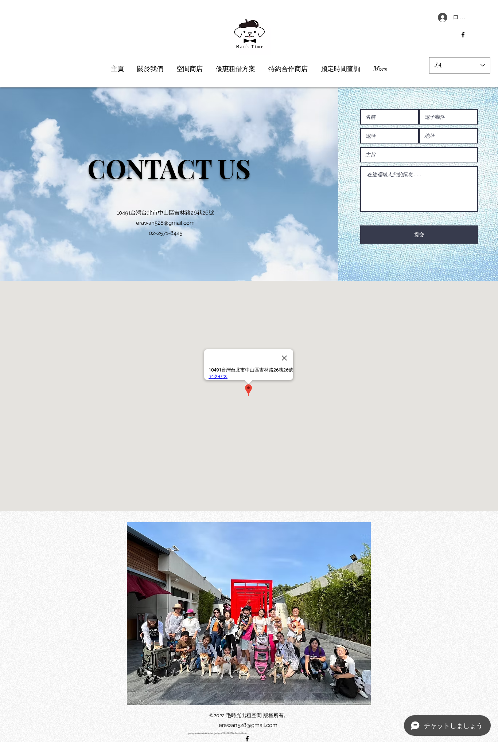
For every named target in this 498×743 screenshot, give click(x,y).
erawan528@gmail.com (165, 223)
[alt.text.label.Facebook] (463, 34)
